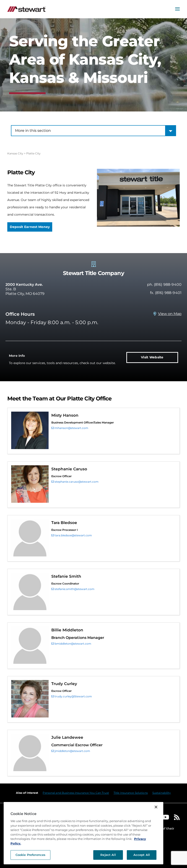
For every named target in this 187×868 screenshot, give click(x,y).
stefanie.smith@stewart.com (74, 589)
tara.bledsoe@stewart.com (73, 535)
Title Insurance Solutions (131, 792)
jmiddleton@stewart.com (72, 751)
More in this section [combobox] (33, 130)
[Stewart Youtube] (165, 818)
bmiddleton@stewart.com (72, 643)
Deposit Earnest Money (30, 227)
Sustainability (161, 792)
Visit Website (152, 357)
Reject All (108, 855)
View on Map (170, 314)
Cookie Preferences (30, 855)
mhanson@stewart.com (71, 428)
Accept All (141, 855)
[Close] (156, 807)
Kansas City (15, 153)
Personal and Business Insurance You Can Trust (76, 792)
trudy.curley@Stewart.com (73, 696)
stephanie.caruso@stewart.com (76, 481)
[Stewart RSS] (177, 818)
